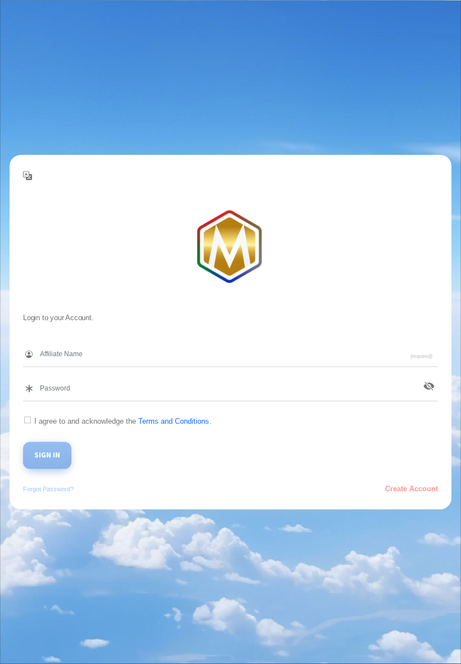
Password (40, 377)
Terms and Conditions (173, 421)
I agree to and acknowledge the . (122, 421)
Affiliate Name (47, 343)
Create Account (411, 488)
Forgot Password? (48, 489)
